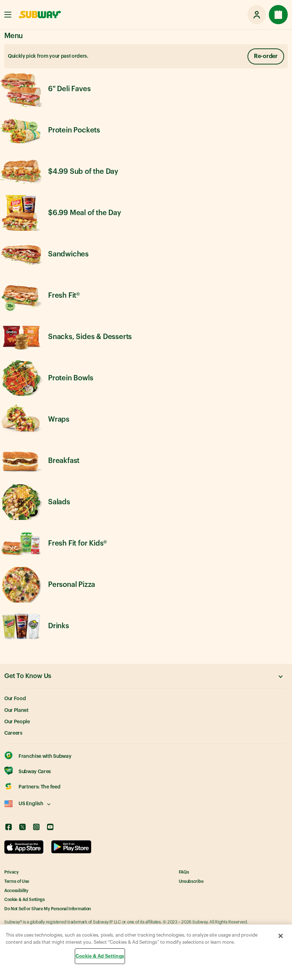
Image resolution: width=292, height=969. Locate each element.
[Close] (280, 936)
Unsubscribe (191, 881)
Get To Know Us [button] (27, 676)
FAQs (184, 872)
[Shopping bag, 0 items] (278, 14)
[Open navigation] (7, 15)
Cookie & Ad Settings (24, 899)
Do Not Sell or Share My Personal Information (47, 909)
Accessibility (16, 891)
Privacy (11, 872)
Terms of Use (16, 881)
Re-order (266, 56)
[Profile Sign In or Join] (256, 14)
